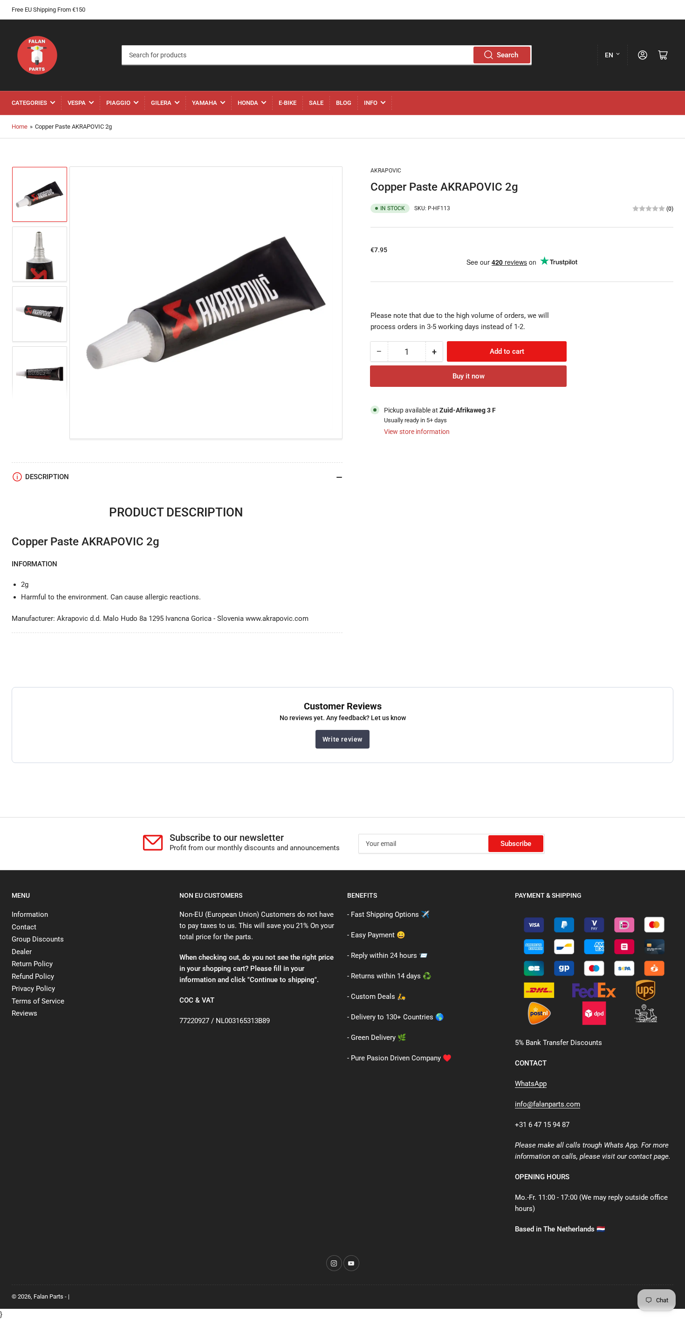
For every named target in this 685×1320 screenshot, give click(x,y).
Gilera (161, 102)
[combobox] (326, 55)
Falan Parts (48, 1296)
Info (370, 102)
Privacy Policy (33, 988)
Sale (316, 102)
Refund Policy (33, 976)
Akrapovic (385, 170)
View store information (417, 431)
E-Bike (287, 102)
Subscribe (515, 843)
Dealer (22, 952)
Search (507, 55)
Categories (29, 102)
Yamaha (204, 102)
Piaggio (118, 102)
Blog (343, 102)
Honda (248, 102)
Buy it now (468, 376)
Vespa (77, 102)
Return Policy (32, 964)
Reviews (24, 1013)
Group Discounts (38, 939)
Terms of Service (38, 1001)
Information (30, 914)
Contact (24, 927)
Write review (342, 739)
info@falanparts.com (547, 1104)
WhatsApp (531, 1083)
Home (19, 126)
